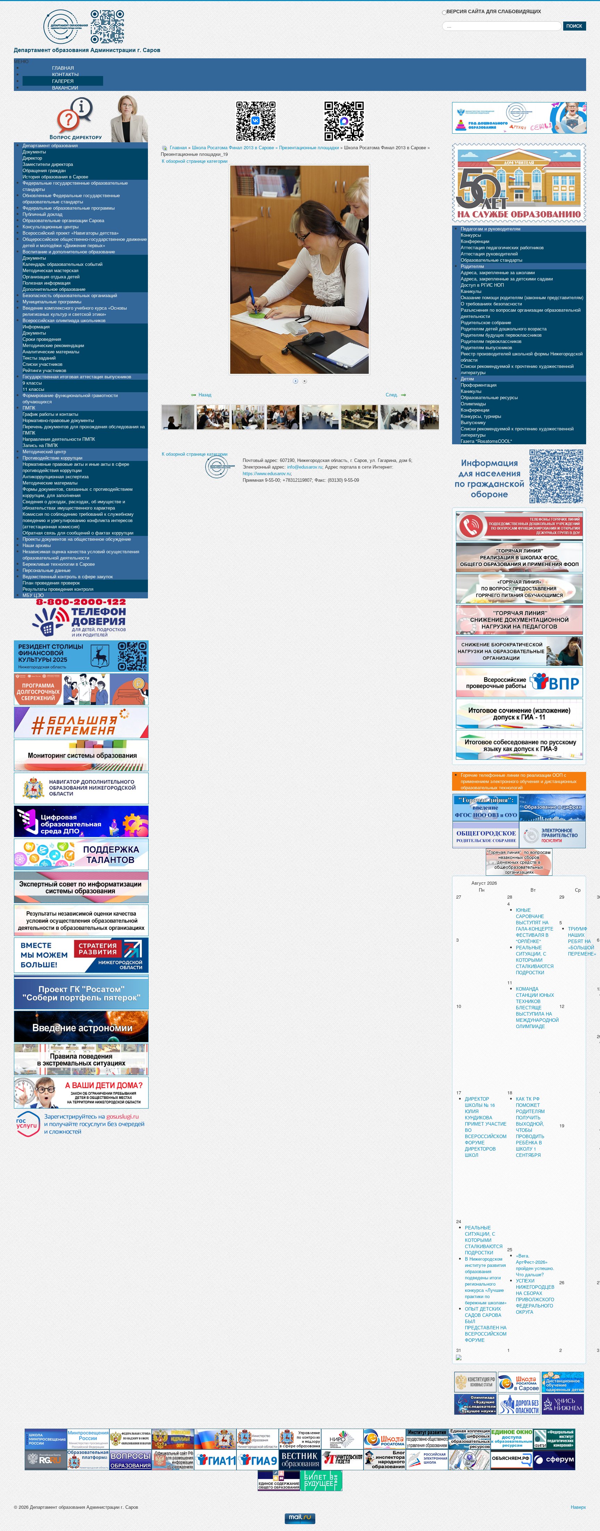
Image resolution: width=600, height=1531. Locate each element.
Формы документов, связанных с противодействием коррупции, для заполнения (78, 492)
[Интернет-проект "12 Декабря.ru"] (475, 1381)
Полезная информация (46, 282)
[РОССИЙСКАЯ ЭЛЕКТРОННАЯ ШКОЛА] (427, 1459)
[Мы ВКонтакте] (256, 118)
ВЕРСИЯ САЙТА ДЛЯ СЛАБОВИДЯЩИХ (494, 11)
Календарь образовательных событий (62, 264)
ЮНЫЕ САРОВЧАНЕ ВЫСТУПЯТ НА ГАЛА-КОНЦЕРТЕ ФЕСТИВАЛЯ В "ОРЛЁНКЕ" (534, 925)
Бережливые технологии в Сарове (59, 564)
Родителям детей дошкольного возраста (504, 328)
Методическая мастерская (50, 270)
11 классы (33, 389)
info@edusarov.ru (304, 467)
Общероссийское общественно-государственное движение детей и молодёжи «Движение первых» (85, 242)
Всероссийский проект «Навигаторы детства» (71, 232)
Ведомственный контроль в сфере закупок (68, 576)
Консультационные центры (50, 226)
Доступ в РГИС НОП (482, 284)
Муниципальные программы (52, 301)
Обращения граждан (44, 170)
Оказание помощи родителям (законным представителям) (522, 297)
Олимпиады (473, 403)
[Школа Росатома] (519, 1381)
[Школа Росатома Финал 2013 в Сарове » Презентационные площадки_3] (248, 416)
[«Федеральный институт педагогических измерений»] (554, 1438)
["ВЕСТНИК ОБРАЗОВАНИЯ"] (300, 1459)
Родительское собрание (486, 322)
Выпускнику (473, 422)
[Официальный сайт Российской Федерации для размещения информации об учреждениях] (173, 1459)
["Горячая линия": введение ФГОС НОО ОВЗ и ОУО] (485, 807)
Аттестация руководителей (489, 253)
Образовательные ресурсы (489, 397)
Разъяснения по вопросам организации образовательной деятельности (521, 312)
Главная (178, 147)
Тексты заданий (39, 357)
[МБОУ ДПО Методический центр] (469, 1459)
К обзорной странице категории (194, 161)
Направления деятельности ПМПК (59, 439)
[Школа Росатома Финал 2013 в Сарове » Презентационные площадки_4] (283, 416)
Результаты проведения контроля (58, 589)
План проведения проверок (51, 582)
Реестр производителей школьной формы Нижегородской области (522, 356)
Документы (34, 151)
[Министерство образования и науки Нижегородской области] (257, 1438)
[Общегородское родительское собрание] (485, 834)
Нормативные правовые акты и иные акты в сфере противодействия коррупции (76, 467)
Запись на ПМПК (40, 445)
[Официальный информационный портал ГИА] (257, 1459)
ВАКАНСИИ (65, 87)
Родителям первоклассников (491, 341)
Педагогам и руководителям (490, 228)
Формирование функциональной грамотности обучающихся (70, 398)
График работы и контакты (50, 414)
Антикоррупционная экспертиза (56, 476)
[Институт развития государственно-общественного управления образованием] (427, 1438)
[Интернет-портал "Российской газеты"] (46, 1459)
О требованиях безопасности (491, 303)
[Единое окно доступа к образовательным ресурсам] (512, 1438)
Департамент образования (50, 145)
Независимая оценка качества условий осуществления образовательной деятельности (81, 554)
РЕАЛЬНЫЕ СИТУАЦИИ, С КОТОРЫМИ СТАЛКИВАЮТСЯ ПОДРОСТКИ (534, 960)
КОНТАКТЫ (65, 74)
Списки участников (42, 364)
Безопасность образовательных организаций (70, 295)
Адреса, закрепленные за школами (498, 272)
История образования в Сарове (55, 176)
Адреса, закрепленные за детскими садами (507, 278)
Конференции (475, 241)
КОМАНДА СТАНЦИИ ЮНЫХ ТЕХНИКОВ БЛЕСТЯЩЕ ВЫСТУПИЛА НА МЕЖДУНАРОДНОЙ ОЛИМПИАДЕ (537, 1007)
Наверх (578, 1507)
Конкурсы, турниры (481, 416)
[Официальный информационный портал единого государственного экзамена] (215, 1459)
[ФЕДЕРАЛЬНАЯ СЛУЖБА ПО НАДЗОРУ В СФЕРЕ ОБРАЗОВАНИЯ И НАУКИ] (130, 1438)
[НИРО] (342, 1438)
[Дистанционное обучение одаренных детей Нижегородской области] (563, 1381)
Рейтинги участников (44, 370)
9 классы (32, 382)
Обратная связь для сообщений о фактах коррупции (78, 532)
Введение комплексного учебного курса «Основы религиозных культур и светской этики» (75, 310)
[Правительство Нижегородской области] (215, 1438)
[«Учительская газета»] (342, 1459)
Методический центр (44, 451)
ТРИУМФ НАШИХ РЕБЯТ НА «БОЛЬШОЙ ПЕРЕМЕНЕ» (582, 941)
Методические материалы (50, 482)
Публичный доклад (42, 214)
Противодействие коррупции (52, 457)
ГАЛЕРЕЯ (63, 80)
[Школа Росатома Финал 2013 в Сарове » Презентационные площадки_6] (359, 416)
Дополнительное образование (54, 289)
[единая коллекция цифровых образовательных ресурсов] (469, 1438)
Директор (32, 157)
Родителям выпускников (486, 347)
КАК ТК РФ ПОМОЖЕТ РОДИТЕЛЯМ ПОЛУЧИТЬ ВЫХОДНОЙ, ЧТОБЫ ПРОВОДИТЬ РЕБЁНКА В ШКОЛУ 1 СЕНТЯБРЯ (530, 1126)
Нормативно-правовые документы (58, 420)
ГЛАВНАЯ (63, 67)
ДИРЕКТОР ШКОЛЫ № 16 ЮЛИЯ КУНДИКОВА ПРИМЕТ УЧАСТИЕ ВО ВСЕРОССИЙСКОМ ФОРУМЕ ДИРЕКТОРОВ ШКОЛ (486, 1126)
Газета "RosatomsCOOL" (486, 441)
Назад (205, 394)
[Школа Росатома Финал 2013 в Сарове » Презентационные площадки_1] (178, 416)
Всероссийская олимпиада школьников (64, 320)
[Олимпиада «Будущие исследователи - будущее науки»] (475, 1403)
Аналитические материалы (51, 351)
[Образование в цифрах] (552, 807)
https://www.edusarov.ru (267, 473)
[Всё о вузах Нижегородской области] (563, 1403)
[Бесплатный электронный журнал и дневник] (88, 1459)
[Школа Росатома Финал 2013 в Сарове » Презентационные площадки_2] (213, 416)
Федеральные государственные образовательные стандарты (75, 185)
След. (392, 394)
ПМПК (29, 407)
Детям (467, 378)
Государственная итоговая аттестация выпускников (77, 376)
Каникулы (471, 291)
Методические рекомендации (53, 345)
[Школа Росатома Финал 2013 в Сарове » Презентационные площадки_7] (399, 416)
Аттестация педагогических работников (502, 247)
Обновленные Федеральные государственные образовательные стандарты (71, 198)
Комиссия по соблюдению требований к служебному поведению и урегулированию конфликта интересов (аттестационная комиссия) (78, 520)
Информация (36, 326)
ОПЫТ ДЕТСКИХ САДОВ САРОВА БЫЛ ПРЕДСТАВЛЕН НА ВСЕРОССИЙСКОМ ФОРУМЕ (486, 1324)
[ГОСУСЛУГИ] (552, 834)
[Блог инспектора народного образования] (385, 1459)
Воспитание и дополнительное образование (69, 251)
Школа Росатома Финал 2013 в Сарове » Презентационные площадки (265, 147)
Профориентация (479, 384)
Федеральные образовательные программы (69, 207)
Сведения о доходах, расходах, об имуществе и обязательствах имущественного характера (74, 504)
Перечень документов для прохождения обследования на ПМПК (84, 429)
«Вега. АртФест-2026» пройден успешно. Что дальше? (535, 1265)
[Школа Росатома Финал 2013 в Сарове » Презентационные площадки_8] (438, 416)
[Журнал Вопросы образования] (130, 1459)
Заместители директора (48, 164)
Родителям (472, 266)
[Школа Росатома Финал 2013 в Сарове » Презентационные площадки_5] (320, 416)
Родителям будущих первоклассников (501, 334)
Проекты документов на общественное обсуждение (77, 539)
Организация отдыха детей (51, 276)
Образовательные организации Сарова (63, 220)
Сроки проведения (42, 339)
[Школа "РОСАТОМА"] (385, 1438)
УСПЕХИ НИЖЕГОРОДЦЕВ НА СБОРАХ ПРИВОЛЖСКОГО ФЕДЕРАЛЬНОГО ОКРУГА (535, 1296)
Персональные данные (46, 570)
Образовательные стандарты (491, 259)
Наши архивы (37, 545)
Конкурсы (471, 235)
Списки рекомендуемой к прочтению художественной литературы (517, 369)
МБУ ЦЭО (33, 595)
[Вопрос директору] (81, 117)
